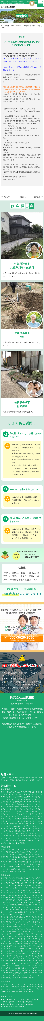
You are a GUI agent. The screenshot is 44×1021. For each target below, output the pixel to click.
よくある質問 (7, 1006)
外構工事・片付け (8, 1004)
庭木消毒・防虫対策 (25, 1002)
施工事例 (21, 1004)
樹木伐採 (35, 999)
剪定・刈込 (25, 999)
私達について (13, 999)
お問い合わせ (19, 1006)
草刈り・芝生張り (8, 1002)
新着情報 (30, 1004)
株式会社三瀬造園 (20, 1013)
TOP (3, 999)
